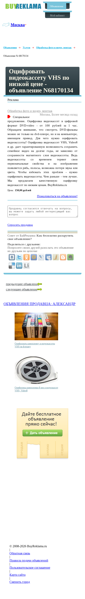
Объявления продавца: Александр (40, 304)
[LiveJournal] (41, 257)
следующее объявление (21, 289)
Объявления (56, 6)
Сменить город (19, 582)
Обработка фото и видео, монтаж (54, 47)
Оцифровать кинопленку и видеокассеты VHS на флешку (35, 345)
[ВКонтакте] (12, 257)
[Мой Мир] (34, 257)
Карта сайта (17, 574)
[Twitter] (19, 257)
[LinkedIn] (19, 265)
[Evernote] (70, 257)
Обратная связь (19, 553)
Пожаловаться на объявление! (57, 196)
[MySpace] (48, 257)
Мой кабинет (57, 15)
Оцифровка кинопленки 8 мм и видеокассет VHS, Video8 (36, 389)
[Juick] (56, 257)
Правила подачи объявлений (28, 560)
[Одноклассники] (26, 257)
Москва (18, 24)
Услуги (26, 47)
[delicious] (12, 265)
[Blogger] (63, 257)
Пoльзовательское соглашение (29, 567)
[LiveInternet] (26, 265)
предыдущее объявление (22, 284)
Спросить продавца (20, 224)
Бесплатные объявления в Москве (23, 6)
